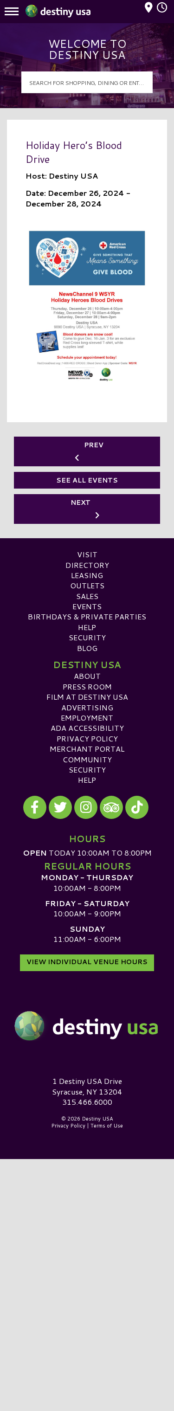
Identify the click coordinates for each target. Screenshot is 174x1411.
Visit (87, 554)
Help (87, 627)
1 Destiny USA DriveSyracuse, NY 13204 (87, 1086)
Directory (87, 565)
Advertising (87, 707)
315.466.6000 (87, 1102)
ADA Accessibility (87, 727)
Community (87, 759)
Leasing (87, 575)
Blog (87, 648)
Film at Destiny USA (87, 696)
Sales (87, 596)
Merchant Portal (87, 748)
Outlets (87, 585)
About (87, 675)
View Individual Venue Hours (87, 961)
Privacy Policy (87, 738)
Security (87, 637)
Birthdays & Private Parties (87, 616)
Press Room (87, 686)
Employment (87, 717)
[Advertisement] (87, 1249)
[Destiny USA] (87, 1025)
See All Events (87, 480)
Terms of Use (106, 1125)
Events (87, 606)
